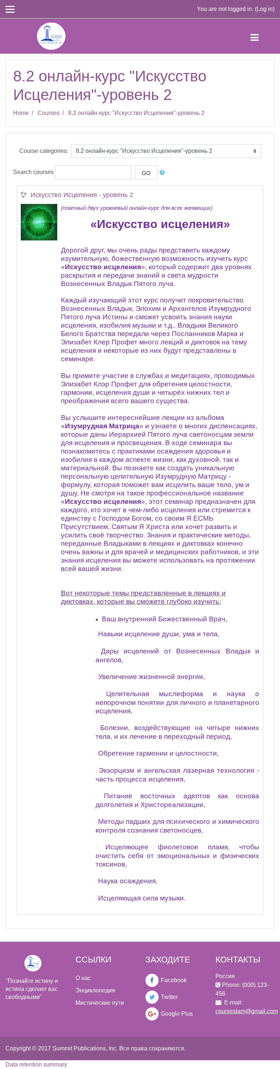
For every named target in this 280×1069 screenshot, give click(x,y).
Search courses (33, 172)
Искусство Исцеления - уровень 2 (82, 194)
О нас (83, 978)
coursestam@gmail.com (246, 1011)
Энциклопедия (95, 990)
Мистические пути (99, 1003)
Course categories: (43, 151)
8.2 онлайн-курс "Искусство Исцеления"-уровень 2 (136, 113)
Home (21, 113)
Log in (265, 9)
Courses (48, 113)
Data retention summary (36, 1064)
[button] (163, 172)
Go (146, 173)
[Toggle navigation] (260, 36)
